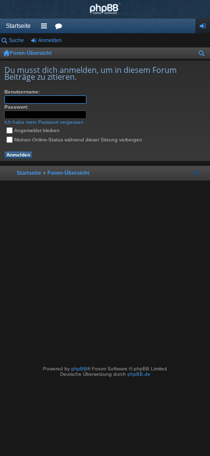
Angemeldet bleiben (37, 130)
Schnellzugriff (46, 28)
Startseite (18, 26)
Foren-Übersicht (31, 53)
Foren (60, 28)
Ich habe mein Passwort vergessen (44, 122)
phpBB (79, 368)
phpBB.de (138, 374)
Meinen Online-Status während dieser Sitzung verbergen (78, 139)
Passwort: (16, 107)
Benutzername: (22, 91)
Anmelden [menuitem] (204, 28)
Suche (16, 40)
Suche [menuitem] (204, 55)
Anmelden (50, 40)
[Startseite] (105, 9)
